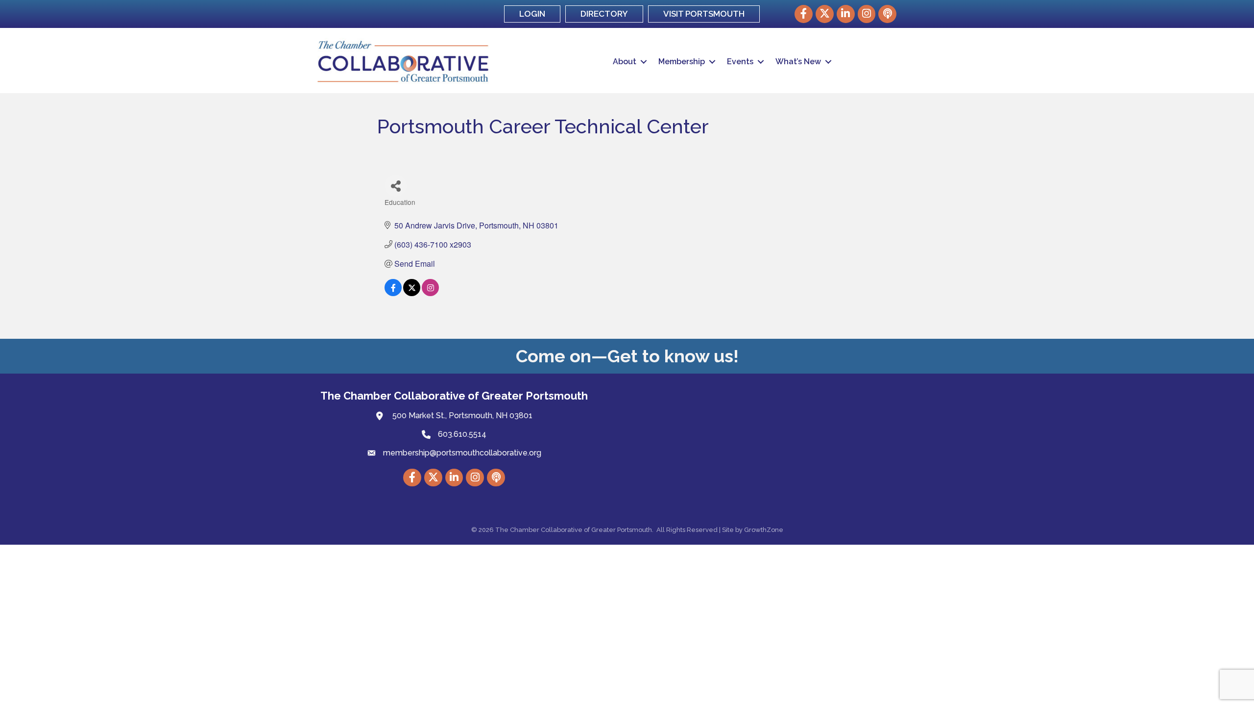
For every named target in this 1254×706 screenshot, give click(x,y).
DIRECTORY (604, 14)
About (624, 61)
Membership (681, 61)
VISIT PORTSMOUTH (704, 14)
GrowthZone (763, 529)
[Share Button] (396, 186)
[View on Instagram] (430, 293)
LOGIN (532, 14)
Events (740, 61)
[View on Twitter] (411, 293)
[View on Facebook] (393, 293)
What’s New (798, 61)
